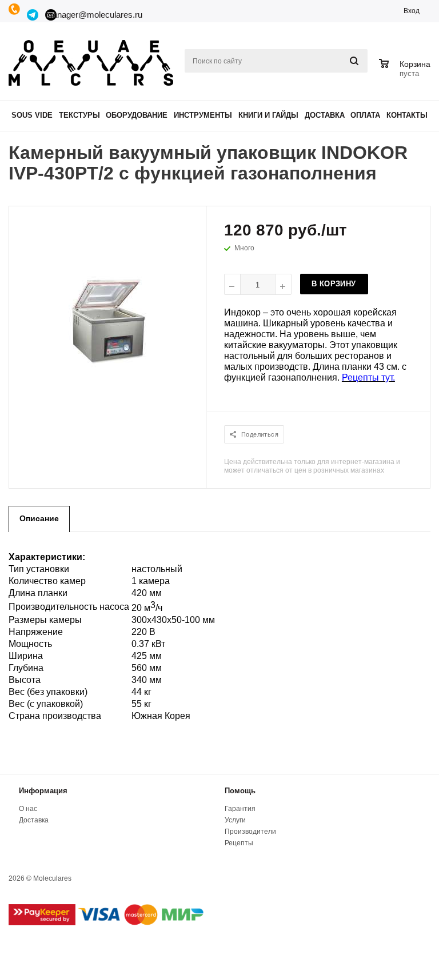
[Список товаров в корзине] (406, 72)
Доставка (325, 115)
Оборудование (136, 115)
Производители (250, 832)
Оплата (365, 115)
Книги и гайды (268, 115)
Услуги (235, 820)
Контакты (407, 115)
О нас (28, 809)
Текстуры (79, 115)
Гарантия (240, 809)
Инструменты (203, 115)
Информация (43, 790)
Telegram (33, 15)
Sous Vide (32, 115)
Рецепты (239, 843)
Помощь (240, 790)
